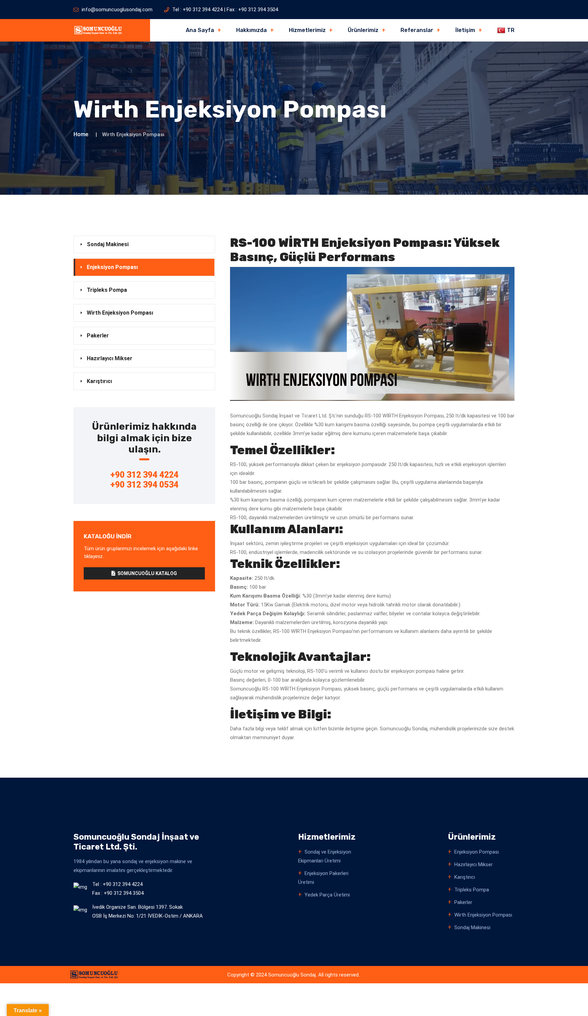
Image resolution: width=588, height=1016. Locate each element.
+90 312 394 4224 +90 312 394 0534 (144, 480)
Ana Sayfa (200, 30)
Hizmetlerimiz (307, 30)
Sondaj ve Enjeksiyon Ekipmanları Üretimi (324, 856)
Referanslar (417, 30)
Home (81, 134)
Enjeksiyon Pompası (112, 267)
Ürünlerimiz (363, 30)
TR (510, 30)
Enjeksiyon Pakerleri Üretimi (323, 877)
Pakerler (98, 335)
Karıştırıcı (99, 381)
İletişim (465, 30)
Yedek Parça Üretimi (327, 895)
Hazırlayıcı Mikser (109, 358)
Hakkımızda (251, 30)
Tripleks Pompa (107, 290)
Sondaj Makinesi (108, 244)
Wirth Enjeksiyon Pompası (120, 312)
